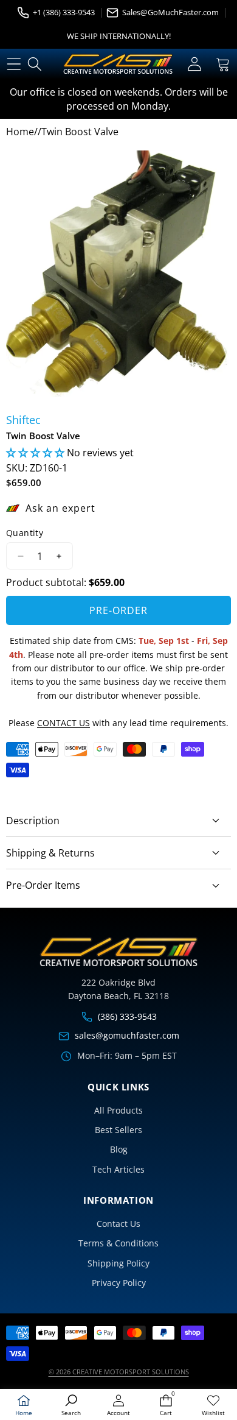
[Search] (35, 64)
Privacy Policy (119, 1282)
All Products (118, 1110)
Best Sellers (118, 1130)
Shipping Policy (118, 1263)
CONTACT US (63, 723)
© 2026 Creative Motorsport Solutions (119, 1371)
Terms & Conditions (118, 1243)
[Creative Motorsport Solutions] (117, 64)
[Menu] (13, 64)
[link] (213, 1405)
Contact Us (118, 1223)
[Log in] (194, 64)
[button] (222, 64)
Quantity (24, 533)
